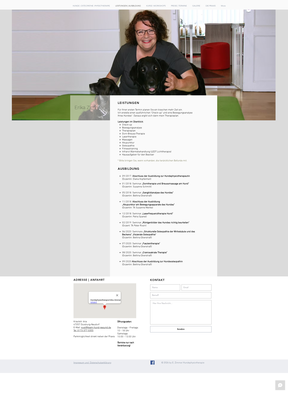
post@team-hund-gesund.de (96, 327)
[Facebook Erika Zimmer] (152, 363)
